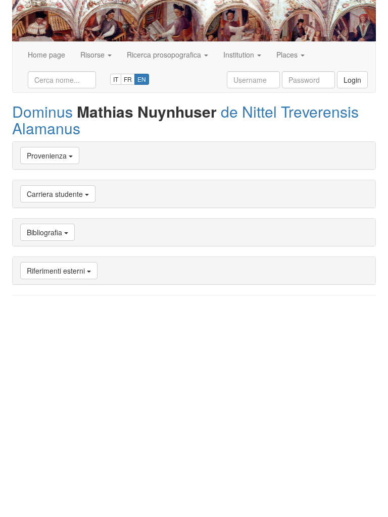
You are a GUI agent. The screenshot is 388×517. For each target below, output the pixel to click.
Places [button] (288, 54)
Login (352, 80)
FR (128, 79)
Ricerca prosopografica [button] (165, 54)
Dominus (42, 111)
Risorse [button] (93, 54)
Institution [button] (239, 54)
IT (115, 79)
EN (141, 79)
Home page (46, 54)
